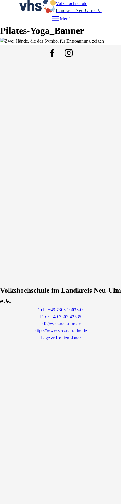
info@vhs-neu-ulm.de (60, 323)
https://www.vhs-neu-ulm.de (60, 330)
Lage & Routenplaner (61, 337)
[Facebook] (52, 53)
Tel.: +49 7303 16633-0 (60, 309)
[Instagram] (68, 53)
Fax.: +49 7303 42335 (60, 316)
